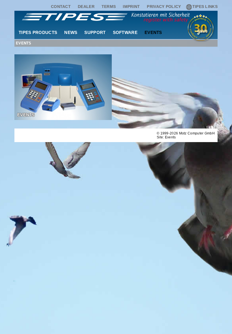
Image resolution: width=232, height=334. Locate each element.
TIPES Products (38, 32)
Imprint (131, 6)
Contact (61, 6)
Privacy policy (164, 6)
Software (125, 32)
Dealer (86, 6)
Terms (109, 6)
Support (95, 32)
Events (153, 32)
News (70, 32)
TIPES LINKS (205, 6)
